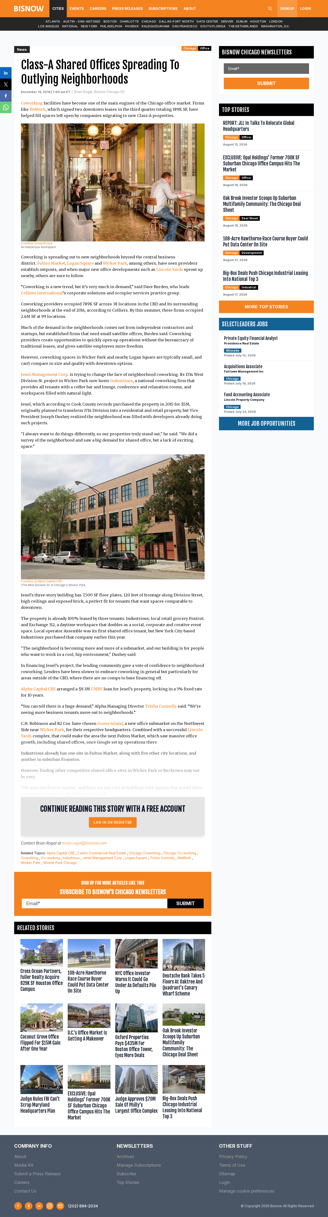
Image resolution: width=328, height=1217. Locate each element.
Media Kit (23, 1165)
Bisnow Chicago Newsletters (257, 52)
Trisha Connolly (161, 706)
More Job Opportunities (266, 423)
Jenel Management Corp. (45, 374)
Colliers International (42, 293)
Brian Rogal (46, 843)
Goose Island (110, 723)
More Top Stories (266, 306)
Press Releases (127, 8)
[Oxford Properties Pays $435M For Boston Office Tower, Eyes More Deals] (136, 1032)
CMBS (97, 689)
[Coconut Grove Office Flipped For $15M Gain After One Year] (41, 1032)
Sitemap (227, 1173)
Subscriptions (163, 8)
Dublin (242, 21)
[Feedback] (60, 1206)
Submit (185, 903)
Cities (58, 8)
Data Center (207, 21)
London (276, 21)
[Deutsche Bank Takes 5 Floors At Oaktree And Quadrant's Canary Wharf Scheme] (183, 969)
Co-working (50, 858)
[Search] (270, 8)
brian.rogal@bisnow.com (84, 843)
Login (305, 8)
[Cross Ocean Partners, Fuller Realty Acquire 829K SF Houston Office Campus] (41, 969)
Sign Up (287, 8)
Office (204, 48)
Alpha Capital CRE (38, 689)
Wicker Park (115, 263)
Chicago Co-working (179, 853)
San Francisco (184, 26)
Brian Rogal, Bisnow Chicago (97, 92)
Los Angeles (48, 26)
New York (89, 26)
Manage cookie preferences (246, 1191)
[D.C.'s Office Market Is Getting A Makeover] (89, 1032)
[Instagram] (50, 1206)
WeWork (38, 109)
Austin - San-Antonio (82, 21)
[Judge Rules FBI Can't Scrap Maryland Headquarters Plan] (41, 1094)
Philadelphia (111, 26)
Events (77, 8)
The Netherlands (243, 26)
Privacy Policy (233, 1156)
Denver (227, 21)
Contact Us (25, 1191)
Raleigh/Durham (155, 26)
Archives (125, 1156)
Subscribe (126, 1173)
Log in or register (113, 822)
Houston (258, 21)
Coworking (32, 103)
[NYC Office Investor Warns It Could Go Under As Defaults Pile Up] (136, 969)
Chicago (149, 21)
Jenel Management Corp (102, 858)
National (70, 26)
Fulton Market (51, 263)
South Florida (212, 26)
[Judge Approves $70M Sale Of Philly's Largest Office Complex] (136, 1094)
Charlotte (129, 21)
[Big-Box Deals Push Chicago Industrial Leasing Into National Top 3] (183, 1094)
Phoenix (132, 26)
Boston (110, 21)
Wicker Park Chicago (60, 863)
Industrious (121, 380)
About (189, 8)
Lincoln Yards (169, 269)
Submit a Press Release (37, 1173)
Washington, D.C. (275, 26)
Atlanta (53, 21)
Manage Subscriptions (139, 1165)
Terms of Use (232, 1165)
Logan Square (80, 263)
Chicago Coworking (144, 853)
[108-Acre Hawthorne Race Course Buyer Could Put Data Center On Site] (89, 969)
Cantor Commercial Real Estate (102, 853)
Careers (98, 8)
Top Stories (128, 1182)
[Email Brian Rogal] (122, 91)
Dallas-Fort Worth (176, 21)
